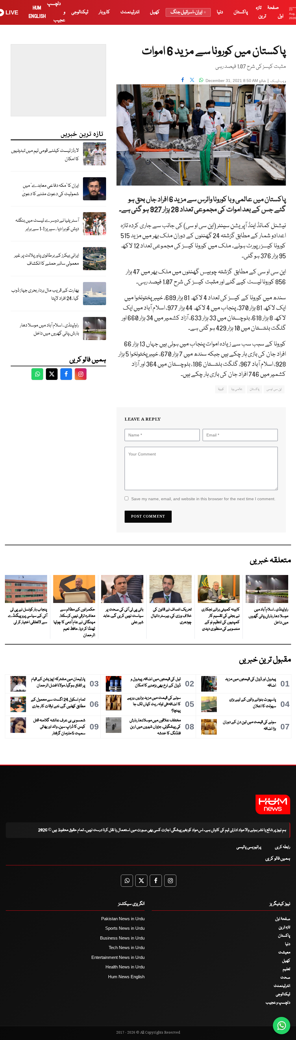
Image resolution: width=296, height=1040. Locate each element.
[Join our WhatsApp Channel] (281, 1025)
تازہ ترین (284, 927)
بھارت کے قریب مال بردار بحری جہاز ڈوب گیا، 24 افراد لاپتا (45, 295)
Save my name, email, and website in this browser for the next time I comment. (203, 498)
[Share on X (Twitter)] (192, 80)
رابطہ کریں (282, 847)
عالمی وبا (237, 389)
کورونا (221, 389)
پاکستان (241, 12)
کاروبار (104, 12)
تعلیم (286, 969)
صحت (285, 977)
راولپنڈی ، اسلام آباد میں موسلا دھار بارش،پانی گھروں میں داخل (49, 329)
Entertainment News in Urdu (118, 957)
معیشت (284, 952)
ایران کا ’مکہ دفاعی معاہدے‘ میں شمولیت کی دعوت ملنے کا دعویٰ (50, 190)
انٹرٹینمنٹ (130, 12)
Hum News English (126, 976)
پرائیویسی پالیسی (248, 847)
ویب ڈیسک (278, 81)
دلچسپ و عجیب (278, 1003)
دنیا (220, 12)
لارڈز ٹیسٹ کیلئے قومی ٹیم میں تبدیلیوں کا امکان (45, 155)
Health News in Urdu (125, 966)
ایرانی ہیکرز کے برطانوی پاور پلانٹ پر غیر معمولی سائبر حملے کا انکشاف (46, 260)
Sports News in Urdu (125, 928)
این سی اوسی (274, 389)
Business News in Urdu (122, 938)
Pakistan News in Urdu (123, 918)
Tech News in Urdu (127, 947)
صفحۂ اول (282, 919)
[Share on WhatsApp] (201, 80)
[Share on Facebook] (182, 80)
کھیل (155, 12)
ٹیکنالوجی (79, 12)
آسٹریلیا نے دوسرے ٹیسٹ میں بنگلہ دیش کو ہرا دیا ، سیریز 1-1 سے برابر (47, 225)
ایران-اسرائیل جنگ (186, 12)
